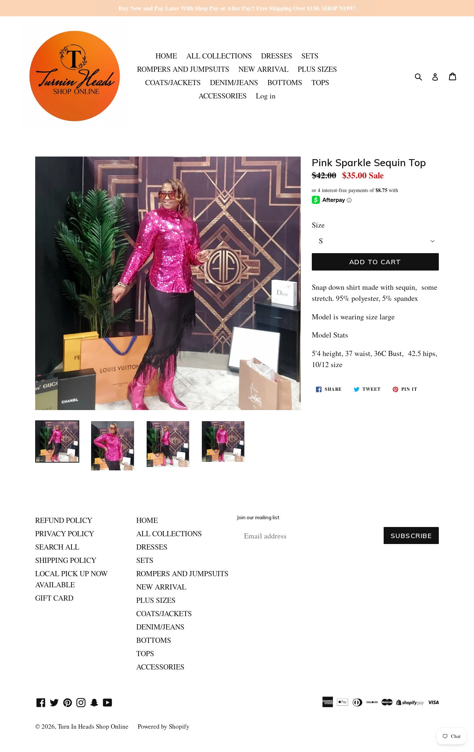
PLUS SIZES (317, 69)
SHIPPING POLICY (65, 560)
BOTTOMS (284, 82)
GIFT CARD (54, 598)
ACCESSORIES (222, 96)
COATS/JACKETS (173, 82)
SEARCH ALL (57, 547)
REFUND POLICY (63, 520)
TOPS (320, 82)
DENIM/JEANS (234, 82)
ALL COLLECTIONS (219, 56)
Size (318, 225)
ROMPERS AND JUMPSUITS (183, 69)
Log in (266, 96)
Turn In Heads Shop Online (93, 726)
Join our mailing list (258, 517)
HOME (166, 56)
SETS (309, 56)
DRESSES (276, 56)
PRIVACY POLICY (64, 533)
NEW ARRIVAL (263, 69)
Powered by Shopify (164, 726)
